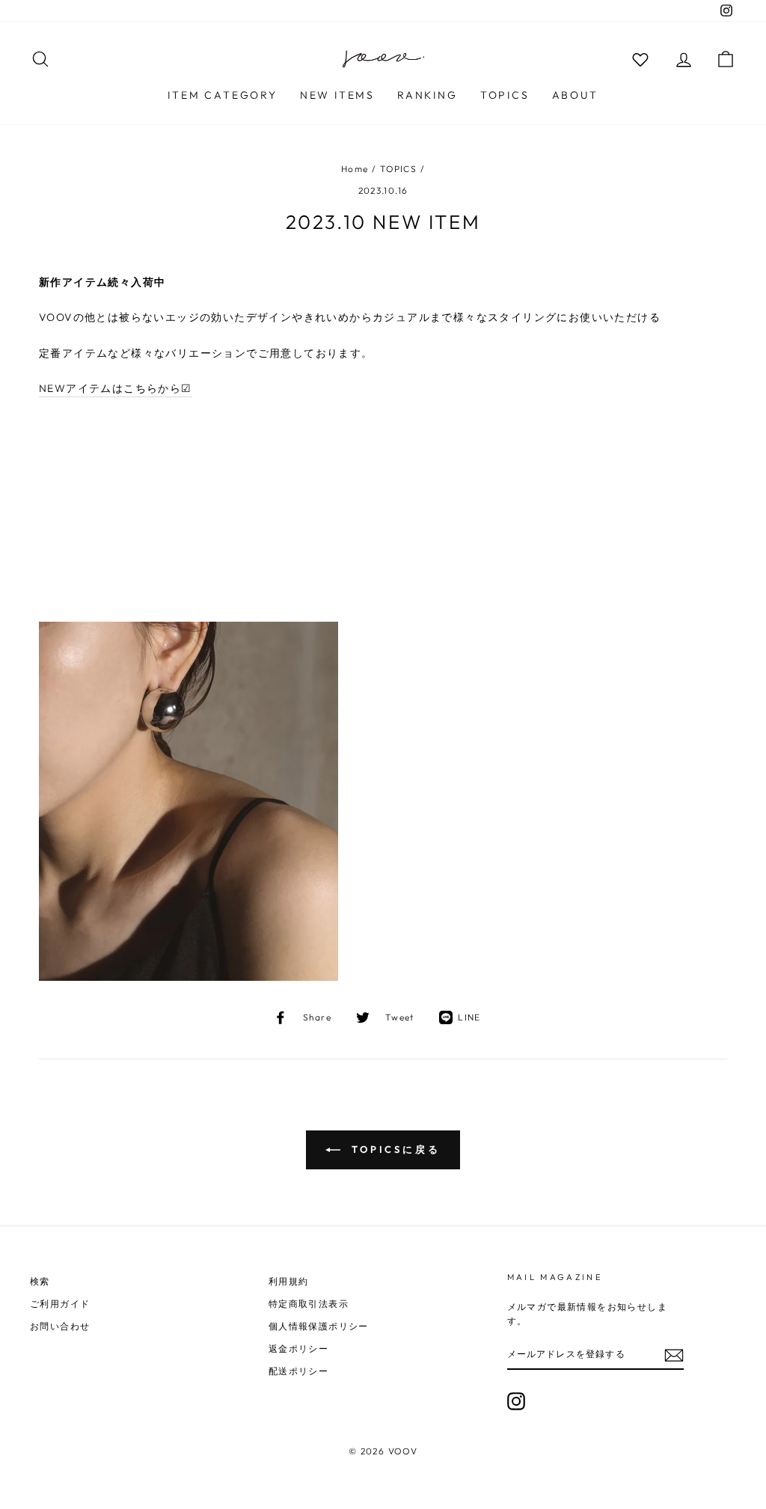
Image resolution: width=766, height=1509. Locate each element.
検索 (40, 1281)
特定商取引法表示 (309, 1303)
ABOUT (575, 95)
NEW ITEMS (337, 95)
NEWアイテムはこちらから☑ (115, 388)
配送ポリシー (298, 1371)
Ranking (427, 95)
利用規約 (289, 1281)
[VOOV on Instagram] (516, 1401)
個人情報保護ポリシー (319, 1326)
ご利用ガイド (60, 1303)
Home (355, 168)
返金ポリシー (298, 1348)
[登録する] (674, 1355)
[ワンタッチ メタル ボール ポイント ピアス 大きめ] (188, 977)
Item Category (222, 95)
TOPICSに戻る (393, 1149)
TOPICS (505, 95)
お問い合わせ (60, 1326)
